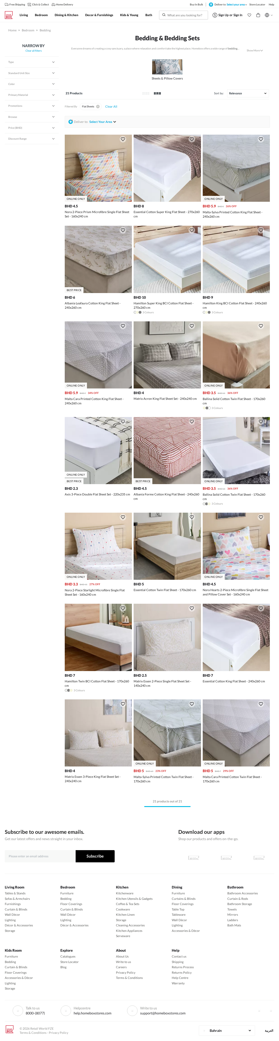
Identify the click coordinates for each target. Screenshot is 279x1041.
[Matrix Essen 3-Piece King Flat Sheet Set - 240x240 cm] (98, 765)
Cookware (123, 909)
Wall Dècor (12, 914)
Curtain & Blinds (16, 909)
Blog (63, 967)
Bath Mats (234, 925)
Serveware (123, 936)
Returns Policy (182, 972)
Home (12, 30)
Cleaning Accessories (130, 925)
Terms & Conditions (129, 978)
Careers (121, 967)
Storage (10, 930)
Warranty (178, 983)
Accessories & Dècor (186, 930)
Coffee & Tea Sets (127, 904)
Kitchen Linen (125, 914)
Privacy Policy (125, 972)
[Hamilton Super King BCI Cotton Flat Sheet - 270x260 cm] (167, 292)
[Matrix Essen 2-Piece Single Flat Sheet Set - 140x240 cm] (167, 670)
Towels (232, 909)
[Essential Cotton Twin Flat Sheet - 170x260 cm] (167, 578)
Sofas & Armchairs (17, 898)
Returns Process (183, 967)
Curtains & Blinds (184, 898)
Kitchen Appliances (129, 930)
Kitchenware (124, 893)
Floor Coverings (71, 904)
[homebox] (10, 15)
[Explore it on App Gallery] (259, 857)
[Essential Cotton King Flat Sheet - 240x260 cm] (236, 670)
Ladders (232, 920)
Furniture (66, 893)
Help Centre (180, 978)
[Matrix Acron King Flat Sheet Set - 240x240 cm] (167, 387)
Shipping (178, 962)
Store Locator (69, 962)
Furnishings (13, 904)
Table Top (178, 909)
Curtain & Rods (237, 898)
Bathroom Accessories (242, 893)
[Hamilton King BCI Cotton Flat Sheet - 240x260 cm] (236, 292)
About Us (122, 956)
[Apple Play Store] (193, 857)
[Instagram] (271, 1010)
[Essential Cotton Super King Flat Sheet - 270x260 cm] (167, 200)
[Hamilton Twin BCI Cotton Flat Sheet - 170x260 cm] (98, 670)
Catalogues (67, 956)
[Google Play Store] (226, 857)
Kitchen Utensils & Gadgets (134, 898)
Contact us (179, 956)
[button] (249, 15)
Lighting (10, 920)
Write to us (123, 962)
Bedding (65, 898)
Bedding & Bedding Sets (167, 38)
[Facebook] (259, 1010)
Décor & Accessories (19, 925)
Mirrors (232, 914)
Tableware (178, 914)
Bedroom (28, 30)
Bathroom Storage (239, 904)
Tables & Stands (15, 893)
